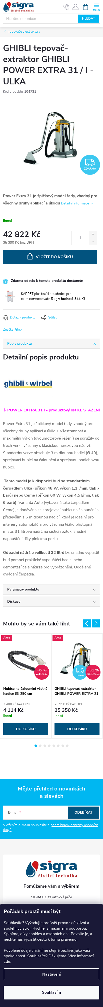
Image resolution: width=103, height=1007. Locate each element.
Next (96, 623)
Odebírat (83, 812)
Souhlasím (51, 992)
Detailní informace (75, 203)
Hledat (88, 18)
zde (7, 961)
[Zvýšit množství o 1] (93, 234)
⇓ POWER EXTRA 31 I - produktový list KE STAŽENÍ (51, 410)
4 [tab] (49, 746)
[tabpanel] (26, 686)
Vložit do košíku (54, 257)
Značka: (13, 329)
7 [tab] (63, 746)
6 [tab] (58, 746)
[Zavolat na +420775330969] (66, 7)
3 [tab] (45, 746)
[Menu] (96, 6)
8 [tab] (67, 746)
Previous (87, 623)
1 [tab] (35, 746)
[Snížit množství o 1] (93, 241)
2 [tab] (40, 746)
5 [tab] (53, 746)
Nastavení (51, 974)
